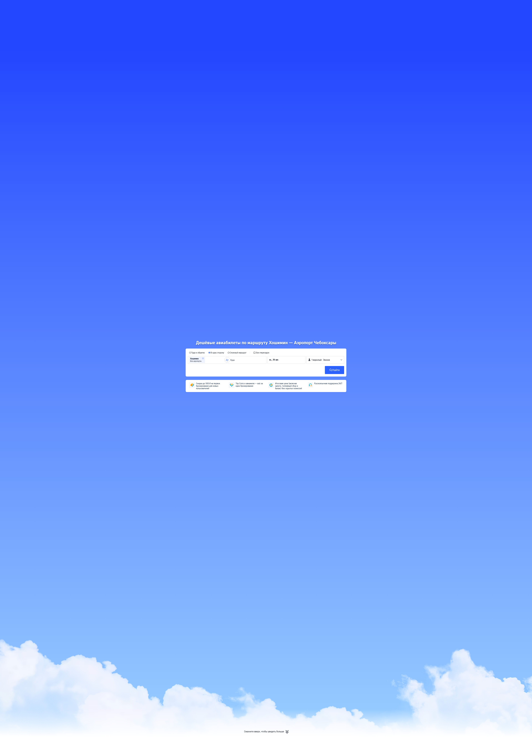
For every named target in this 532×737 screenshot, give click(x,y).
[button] (373, 4)
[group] (207, 360)
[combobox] (206, 360)
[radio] (197, 352)
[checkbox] (261, 352)
